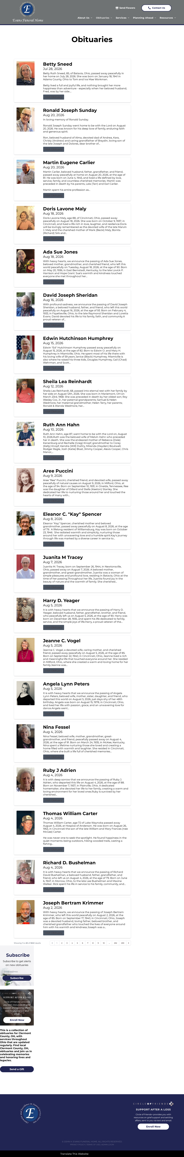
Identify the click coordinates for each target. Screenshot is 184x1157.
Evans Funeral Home (27, 20)
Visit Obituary (53, 97)
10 (104, 943)
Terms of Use (93, 1144)
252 (115, 943)
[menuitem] (85, 17)
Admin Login (107, 1144)
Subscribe (17, 978)
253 (122, 943)
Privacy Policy (77, 1144)
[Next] (128, 943)
